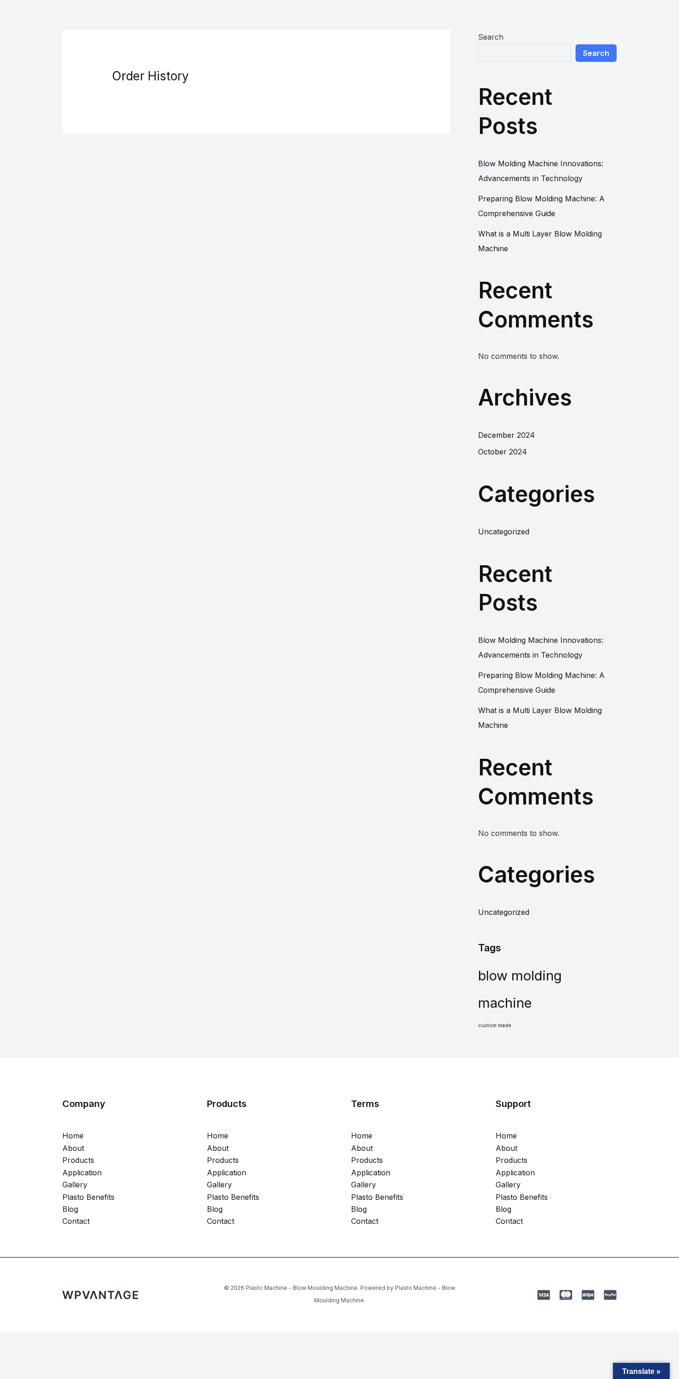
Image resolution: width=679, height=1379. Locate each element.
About (73, 1148)
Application (82, 1172)
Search (490, 37)
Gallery (74, 1184)
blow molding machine (520, 989)
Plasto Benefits (88, 1197)
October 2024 (502, 451)
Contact (76, 1221)
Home (73, 1135)
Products (78, 1160)
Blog (70, 1209)
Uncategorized (503, 531)
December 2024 (506, 435)
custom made (494, 1025)
